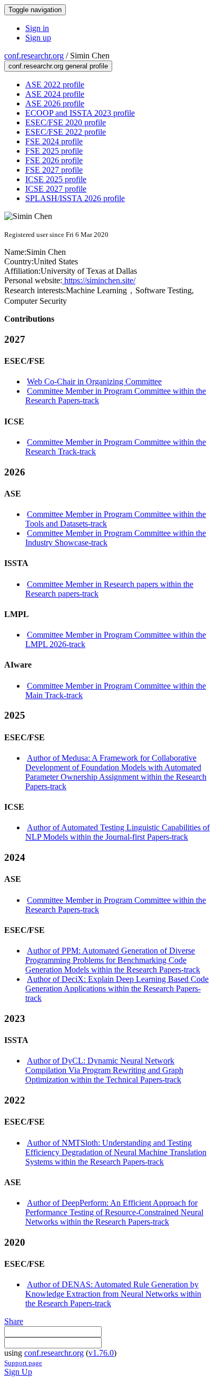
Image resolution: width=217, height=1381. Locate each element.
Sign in (37, 28)
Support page (23, 1363)
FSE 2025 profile (54, 150)
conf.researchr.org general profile (58, 66)
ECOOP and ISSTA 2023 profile (80, 112)
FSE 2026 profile (54, 160)
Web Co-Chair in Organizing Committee (94, 381)
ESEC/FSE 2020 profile (65, 122)
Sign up (38, 37)
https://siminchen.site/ (98, 280)
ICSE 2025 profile (55, 179)
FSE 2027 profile (54, 169)
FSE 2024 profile (54, 141)
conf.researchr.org (34, 55)
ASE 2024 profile (54, 94)
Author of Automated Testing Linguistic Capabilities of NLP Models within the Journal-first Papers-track (117, 832)
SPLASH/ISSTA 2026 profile (75, 198)
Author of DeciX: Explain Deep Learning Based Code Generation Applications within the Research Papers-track (117, 988)
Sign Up (18, 1371)
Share (13, 1321)
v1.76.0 (101, 1352)
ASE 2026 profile (54, 103)
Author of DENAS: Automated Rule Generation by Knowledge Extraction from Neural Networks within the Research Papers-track (113, 1294)
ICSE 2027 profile (55, 188)
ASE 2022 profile (54, 84)
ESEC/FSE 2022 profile (65, 131)
